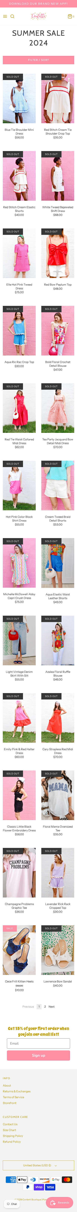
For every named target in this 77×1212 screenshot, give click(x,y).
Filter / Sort (38, 60)
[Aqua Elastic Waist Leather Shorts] (57, 563)
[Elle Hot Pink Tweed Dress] (19, 253)
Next (52, 1006)
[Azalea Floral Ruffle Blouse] (57, 640)
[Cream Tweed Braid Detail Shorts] (57, 485)
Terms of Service (13, 1097)
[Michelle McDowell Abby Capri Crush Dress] (19, 562)
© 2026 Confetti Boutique (27, 1199)
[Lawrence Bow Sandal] (57, 950)
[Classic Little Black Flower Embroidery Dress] (19, 795)
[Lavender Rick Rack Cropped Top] (57, 872)
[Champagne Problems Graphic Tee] (19, 872)
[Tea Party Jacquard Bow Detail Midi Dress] (57, 408)
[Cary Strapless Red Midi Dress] (57, 717)
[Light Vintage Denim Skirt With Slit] (19, 640)
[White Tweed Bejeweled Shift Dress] (57, 175)
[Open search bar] (13, 16)
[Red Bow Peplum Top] (57, 253)
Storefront (9, 1103)
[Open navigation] (5, 16)
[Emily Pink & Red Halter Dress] (19, 717)
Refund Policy (12, 1141)
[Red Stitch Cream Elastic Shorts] (19, 175)
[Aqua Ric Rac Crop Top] (19, 330)
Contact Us (10, 1124)
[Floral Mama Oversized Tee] (57, 795)
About (7, 1085)
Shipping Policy (13, 1136)
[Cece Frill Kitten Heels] (19, 950)
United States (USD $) (37, 1165)
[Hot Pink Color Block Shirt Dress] (19, 485)
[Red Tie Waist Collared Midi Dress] (19, 408)
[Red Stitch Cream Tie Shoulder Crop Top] (57, 98)
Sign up (38, 1055)
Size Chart (9, 1130)
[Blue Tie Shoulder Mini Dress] (19, 98)
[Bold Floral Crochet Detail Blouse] (57, 330)
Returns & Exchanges (16, 1091)
